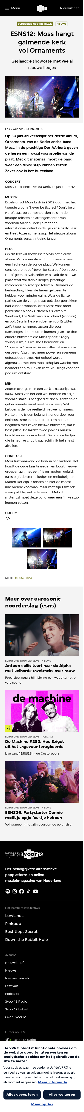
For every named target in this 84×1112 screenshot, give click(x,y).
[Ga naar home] (42, 8)
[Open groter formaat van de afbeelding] (26, 537)
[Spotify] (7, 891)
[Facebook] (21, 891)
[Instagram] (14, 891)
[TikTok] (28, 891)
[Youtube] (35, 891)
